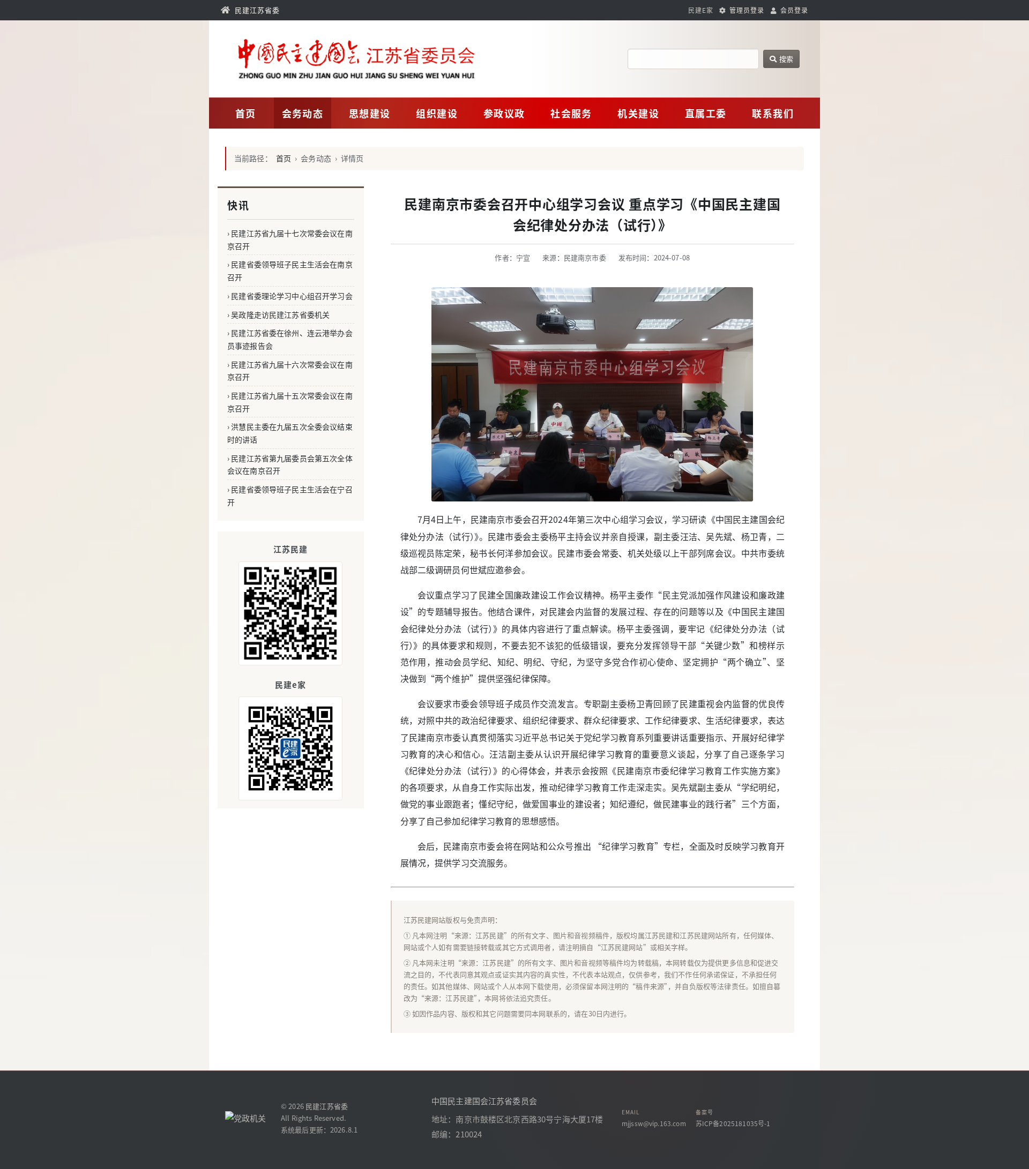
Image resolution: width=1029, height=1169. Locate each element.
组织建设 (437, 113)
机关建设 (638, 113)
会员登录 (793, 9)
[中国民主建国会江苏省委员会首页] (387, 59)
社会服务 (571, 113)
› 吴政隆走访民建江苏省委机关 (278, 314)
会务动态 (303, 113)
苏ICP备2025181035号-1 (733, 1123)
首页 (245, 113)
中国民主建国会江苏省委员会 (484, 1100)
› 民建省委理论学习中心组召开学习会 (290, 295)
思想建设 (370, 113)
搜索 (785, 59)
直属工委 (706, 113)
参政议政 (504, 113)
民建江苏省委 (326, 1106)
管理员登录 (745, 9)
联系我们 (773, 113)
